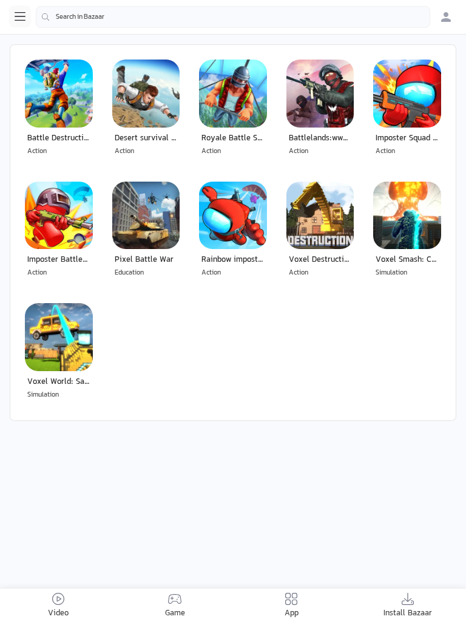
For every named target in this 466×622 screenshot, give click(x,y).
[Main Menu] (20, 16)
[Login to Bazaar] (446, 17)
